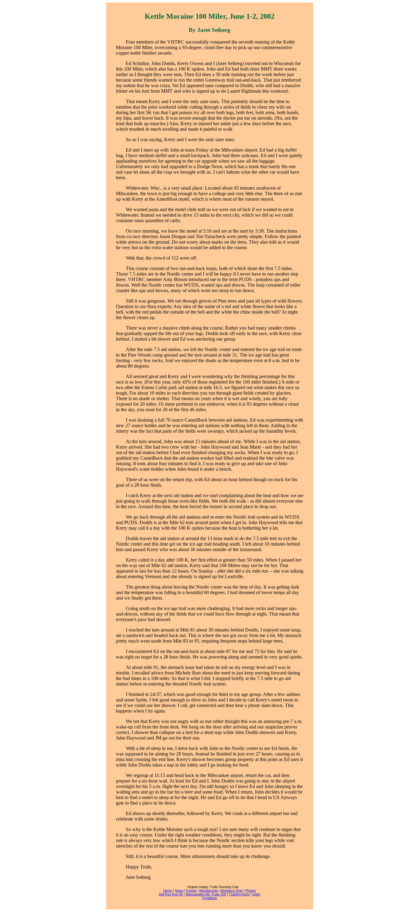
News (179, 890)
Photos (250, 890)
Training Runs (239, 894)
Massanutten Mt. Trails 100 (206, 894)
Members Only (232, 890)
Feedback (209, 898)
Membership (208, 890)
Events (191, 890)
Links (256, 894)
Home (167, 890)
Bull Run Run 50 (171, 894)
